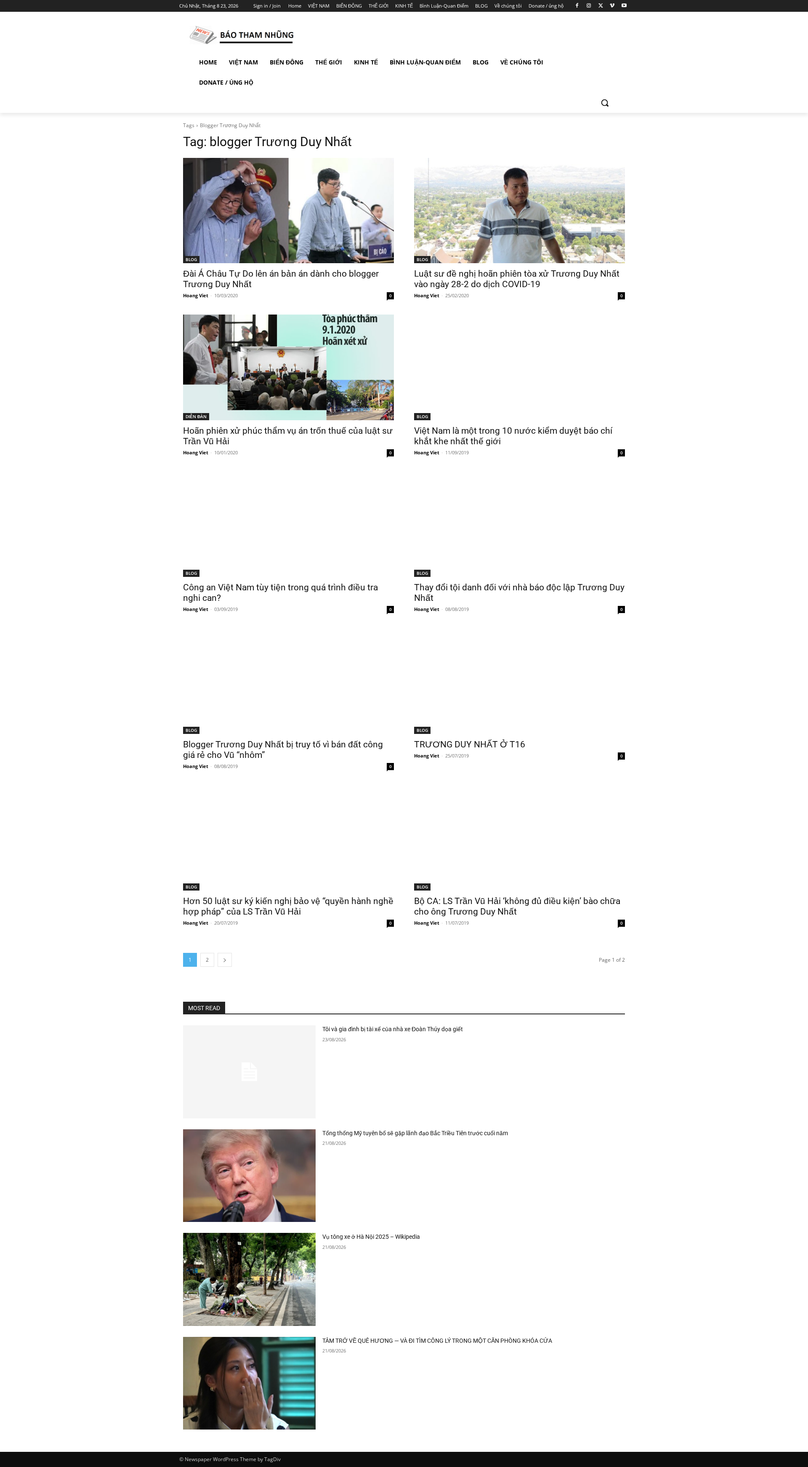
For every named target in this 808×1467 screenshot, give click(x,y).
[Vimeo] (612, 6)
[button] (605, 103)
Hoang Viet (195, 295)
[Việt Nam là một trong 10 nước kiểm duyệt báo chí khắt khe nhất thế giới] (519, 367)
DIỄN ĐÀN (196, 416)
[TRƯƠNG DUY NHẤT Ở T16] (519, 681)
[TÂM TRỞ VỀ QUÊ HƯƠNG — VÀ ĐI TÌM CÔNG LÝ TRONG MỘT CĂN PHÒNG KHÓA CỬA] (249, 1383)
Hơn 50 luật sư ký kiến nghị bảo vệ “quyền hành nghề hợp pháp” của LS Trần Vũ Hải (288, 906)
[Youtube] (624, 6)
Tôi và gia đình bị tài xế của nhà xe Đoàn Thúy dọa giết (392, 1029)
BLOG (191, 259)
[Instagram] (589, 6)
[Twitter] (601, 6)
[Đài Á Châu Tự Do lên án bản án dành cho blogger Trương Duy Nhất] (288, 211)
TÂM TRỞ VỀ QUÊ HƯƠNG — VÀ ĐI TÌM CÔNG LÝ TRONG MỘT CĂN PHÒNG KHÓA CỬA (437, 1340)
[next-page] (225, 960)
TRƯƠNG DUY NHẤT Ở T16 (469, 744)
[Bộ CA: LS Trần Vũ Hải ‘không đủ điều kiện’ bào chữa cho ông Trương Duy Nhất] (519, 838)
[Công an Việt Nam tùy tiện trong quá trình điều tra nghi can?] (288, 524)
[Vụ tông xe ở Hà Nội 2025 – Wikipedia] (249, 1279)
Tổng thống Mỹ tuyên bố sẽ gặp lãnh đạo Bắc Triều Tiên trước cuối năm (415, 1133)
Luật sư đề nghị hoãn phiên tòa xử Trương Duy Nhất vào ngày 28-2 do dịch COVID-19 (516, 279)
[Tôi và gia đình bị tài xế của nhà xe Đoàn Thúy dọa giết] (249, 1071)
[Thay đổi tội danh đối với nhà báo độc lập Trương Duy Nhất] (519, 524)
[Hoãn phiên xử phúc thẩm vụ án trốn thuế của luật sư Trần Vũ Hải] (288, 367)
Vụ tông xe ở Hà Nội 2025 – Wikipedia (371, 1236)
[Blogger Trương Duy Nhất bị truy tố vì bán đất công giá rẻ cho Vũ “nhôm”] (288, 681)
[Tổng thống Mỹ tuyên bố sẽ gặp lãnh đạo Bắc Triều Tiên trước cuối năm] (249, 1175)
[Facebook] (577, 6)
